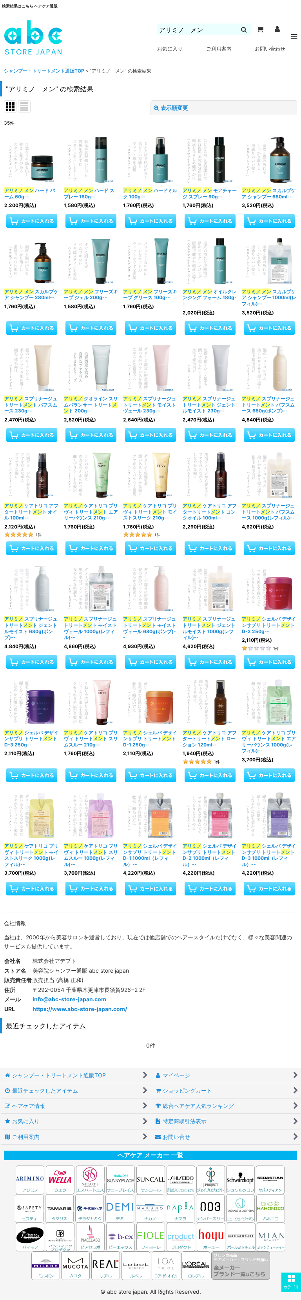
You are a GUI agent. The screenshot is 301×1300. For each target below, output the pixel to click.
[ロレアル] (195, 1265)
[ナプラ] (180, 1207)
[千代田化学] (89, 1207)
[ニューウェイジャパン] (240, 1207)
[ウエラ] (60, 1179)
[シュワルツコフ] (241, 1179)
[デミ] (119, 1207)
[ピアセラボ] (90, 1236)
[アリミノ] (30, 1179)
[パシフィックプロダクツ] (60, 1236)
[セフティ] (29, 1207)
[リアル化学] (105, 1265)
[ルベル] (135, 1265)
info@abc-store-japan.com (69, 999)
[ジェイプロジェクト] (210, 1179)
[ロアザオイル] (166, 1265)
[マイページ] (277, 29)
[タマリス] (59, 1207)
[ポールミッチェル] (242, 1236)
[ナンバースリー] (210, 1207)
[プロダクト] (181, 1236)
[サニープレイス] (120, 1179)
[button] (291, 1282)
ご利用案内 (219, 49)
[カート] (260, 29)
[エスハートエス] (90, 1179)
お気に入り (170, 49)
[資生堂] (181, 1179)
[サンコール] (150, 1179)
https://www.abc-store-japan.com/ (80, 1009)
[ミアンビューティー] (271, 1236)
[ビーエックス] (120, 1236)
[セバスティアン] (195, 1179)
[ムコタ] (75, 1265)
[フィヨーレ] (150, 1236)
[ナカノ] (150, 1207)
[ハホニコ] (270, 1207)
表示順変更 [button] (174, 107)
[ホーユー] (211, 1236)
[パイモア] (30, 1236)
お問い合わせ (270, 49)
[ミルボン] (46, 1265)
